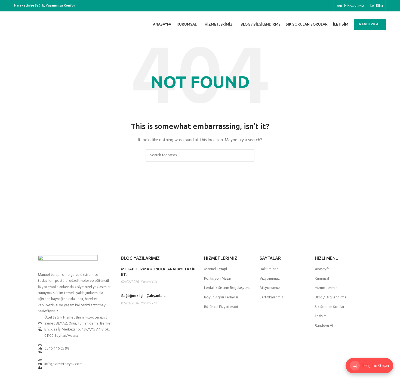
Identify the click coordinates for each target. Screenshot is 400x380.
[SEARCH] (248, 155)
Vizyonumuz (270, 279)
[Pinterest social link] (328, 6)
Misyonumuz (270, 288)
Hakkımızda (269, 269)
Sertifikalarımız (271, 297)
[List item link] (75, 348)
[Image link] (68, 263)
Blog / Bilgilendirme (331, 297)
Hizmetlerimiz (326, 288)
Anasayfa (322, 269)
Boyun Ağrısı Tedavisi (221, 297)
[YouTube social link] (321, 6)
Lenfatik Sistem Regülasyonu (227, 288)
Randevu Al (324, 326)
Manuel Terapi (215, 269)
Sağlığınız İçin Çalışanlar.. (143, 296)
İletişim (321, 316)
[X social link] (309, 6)
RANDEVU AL (369, 24)
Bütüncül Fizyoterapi (221, 307)
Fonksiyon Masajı (218, 279)
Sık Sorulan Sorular (329, 307)
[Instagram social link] (315, 6)
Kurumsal (322, 279)
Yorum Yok (149, 282)
